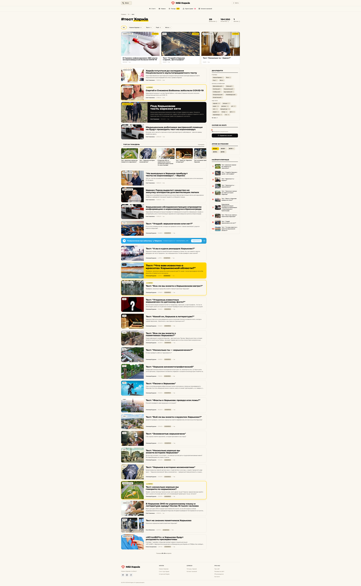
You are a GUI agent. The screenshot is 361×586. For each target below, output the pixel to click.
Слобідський (217, 92)
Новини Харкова (135, 27)
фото (232, 112)
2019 (231, 148)
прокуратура (225, 109)
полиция (226, 103)
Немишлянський (229, 89)
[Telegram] (122, 575)
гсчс (227, 114)
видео (216, 106)
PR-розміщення (219, 574)
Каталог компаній (206, 9)
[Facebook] (131, 575)
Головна (123, 14)
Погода (175, 9)
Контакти (217, 576)
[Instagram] (127, 575)
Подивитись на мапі (226, 135)
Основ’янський (217, 97)
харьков (216, 103)
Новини (163, 9)
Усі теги (214, 118)
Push (158, 27)
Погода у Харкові (192, 569)
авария (216, 112)
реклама (225, 106)
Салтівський (217, 89)
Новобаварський (231, 94)
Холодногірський (218, 94)
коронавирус (217, 114)
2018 (215, 152)
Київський (229, 86)
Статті (153, 9)
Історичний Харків (164, 574)
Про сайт (217, 569)
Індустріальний (229, 92)
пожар (224, 112)
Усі (124, 27)
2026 (215, 148)
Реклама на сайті (219, 571)
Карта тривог (189, 9)
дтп (233, 106)
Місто (167, 27)
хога (215, 109)
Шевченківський (218, 86)
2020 (223, 148)
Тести (148, 27)
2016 (223, 152)
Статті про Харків (164, 571)
